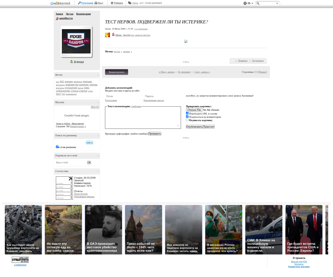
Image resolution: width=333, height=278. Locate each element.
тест (58, 93)
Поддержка (245, 3)
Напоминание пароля (154, 100)
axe (57, 82)
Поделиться (258, 60)
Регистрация (87, 3)
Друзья (69, 14)
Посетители (80, 194)
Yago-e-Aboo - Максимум (70, 123)
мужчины (60, 88)
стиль (90, 91)
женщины (60, 85)
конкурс (84, 84)
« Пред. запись (167, 71)
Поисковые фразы (84, 196)
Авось (135, 3)
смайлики (136, 106)
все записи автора (140, 35)
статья (83, 90)
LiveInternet (61, 4)
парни (80, 88)
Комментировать (116, 72)
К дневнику (184, 71)
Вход (100, 3)
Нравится (242, 60)
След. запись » (202, 71)
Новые (262, 71)
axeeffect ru (57, 18)
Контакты (299, 264)
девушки (87, 81)
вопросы (78, 82)
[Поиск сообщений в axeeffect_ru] (89, 142)
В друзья (79, 61)
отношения (71, 87)
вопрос (69, 81)
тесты (117, 51)
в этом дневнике (67, 147)
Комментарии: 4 (78, 126)
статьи (74, 90)
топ (63, 94)
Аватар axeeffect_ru (76, 41)
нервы (126, 51)
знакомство (72, 84)
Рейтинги (118, 3)
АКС (62, 81)
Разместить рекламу (299, 266)
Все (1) (95, 107)
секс (86, 87)
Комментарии (83, 14)
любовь (93, 84)
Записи (59, 14)
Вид (250, 3)
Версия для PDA (299, 261)
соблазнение (63, 91)
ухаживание (71, 94)
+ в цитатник (141, 28)
